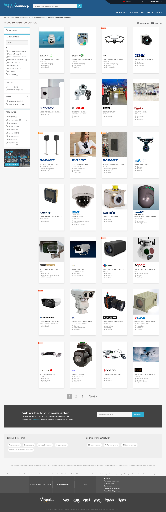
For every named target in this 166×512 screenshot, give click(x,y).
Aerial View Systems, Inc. (17, 60)
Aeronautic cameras (45, 445)
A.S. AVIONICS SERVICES (18, 51)
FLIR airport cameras (129, 445)
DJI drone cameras (94, 445)
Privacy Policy (36, 419)
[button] (17, 37)
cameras (13, 87)
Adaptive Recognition (16, 54)
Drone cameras (29, 445)
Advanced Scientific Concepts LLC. (18, 57)
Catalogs (133, 12)
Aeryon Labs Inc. (14, 69)
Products (120, 12)
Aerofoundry (13, 66)
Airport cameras (14, 445)
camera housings (15, 90)
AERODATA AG (14, 63)
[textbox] (55, 6)
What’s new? (12, 30)
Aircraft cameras (61, 445)
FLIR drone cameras (111, 445)
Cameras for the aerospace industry (21, 450)
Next (92, 396)
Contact (114, 30)
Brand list (107, 478)
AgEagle (12, 71)
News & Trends (153, 12)
